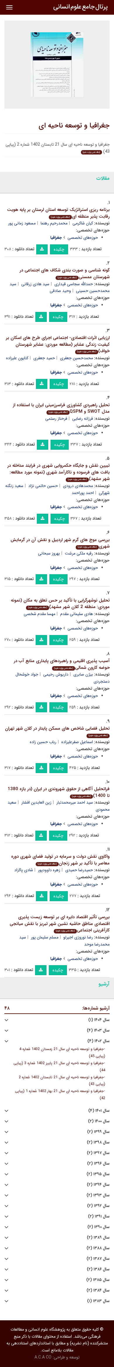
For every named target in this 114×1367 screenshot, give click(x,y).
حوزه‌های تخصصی (83, 237)
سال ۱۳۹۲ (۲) (98, 1206)
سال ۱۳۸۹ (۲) (98, 1238)
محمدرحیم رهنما (54, 223)
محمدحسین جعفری (76, 358)
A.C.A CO (42, 1357)
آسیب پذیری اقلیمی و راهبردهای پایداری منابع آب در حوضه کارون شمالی (62, 664)
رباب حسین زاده (43, 742)
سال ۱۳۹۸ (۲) (98, 1142)
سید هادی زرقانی (35, 284)
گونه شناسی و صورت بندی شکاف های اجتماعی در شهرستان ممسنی (65, 274)
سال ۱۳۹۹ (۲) (98, 1132)
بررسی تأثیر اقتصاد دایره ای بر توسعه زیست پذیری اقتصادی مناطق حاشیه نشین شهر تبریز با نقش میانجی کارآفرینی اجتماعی (60, 923)
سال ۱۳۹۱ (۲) (99, 1216)
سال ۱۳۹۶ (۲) (98, 1164)
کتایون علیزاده (17, 358)
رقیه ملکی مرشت (79, 553)
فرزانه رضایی (82, 418)
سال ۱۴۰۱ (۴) (99, 1111)
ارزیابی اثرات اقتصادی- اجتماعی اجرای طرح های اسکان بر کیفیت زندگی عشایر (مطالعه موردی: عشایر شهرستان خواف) (58, 344)
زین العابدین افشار (36, 802)
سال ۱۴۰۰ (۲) (99, 1121)
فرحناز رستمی (56, 418)
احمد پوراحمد (83, 493)
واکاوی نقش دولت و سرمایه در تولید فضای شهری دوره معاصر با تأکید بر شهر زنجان (60, 860)
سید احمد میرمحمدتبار (74, 802)
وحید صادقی (60, 291)
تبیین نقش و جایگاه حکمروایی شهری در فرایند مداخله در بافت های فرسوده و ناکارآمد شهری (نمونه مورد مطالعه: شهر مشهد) (58, 472)
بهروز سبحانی (49, 553)
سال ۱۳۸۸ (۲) (98, 1248)
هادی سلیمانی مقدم (76, 614)
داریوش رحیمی (55, 674)
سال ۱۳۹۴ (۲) (98, 1185)
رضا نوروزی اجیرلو (78, 937)
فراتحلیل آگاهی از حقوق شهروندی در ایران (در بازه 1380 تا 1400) (59, 792)
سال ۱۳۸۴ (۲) (98, 1290)
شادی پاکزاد (23, 870)
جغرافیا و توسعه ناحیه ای (74, 125)
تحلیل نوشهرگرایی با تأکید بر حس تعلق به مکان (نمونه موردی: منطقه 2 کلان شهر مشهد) (60, 604)
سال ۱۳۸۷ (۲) (98, 1259)
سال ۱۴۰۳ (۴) (98, 1030)
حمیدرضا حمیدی (79, 870)
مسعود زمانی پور (22, 223)
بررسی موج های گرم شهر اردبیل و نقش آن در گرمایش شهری (60, 543)
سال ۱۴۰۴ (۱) (99, 1020)
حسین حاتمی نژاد (43, 486)
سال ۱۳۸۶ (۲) (98, 1269)
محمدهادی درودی (78, 486)
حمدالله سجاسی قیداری (73, 284)
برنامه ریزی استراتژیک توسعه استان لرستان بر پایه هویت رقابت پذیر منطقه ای (58, 213)
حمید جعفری (44, 358)
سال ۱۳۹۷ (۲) (98, 1153)
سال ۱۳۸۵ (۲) (98, 1280)
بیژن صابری (83, 674)
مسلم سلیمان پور (44, 937)
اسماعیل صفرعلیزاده (77, 742)
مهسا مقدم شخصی (39, 614)
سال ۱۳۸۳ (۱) (98, 1301)
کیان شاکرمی (82, 223)
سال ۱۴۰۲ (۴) (98, 1041)
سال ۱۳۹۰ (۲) (98, 1227)
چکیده (59, 249)
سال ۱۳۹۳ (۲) (98, 1195)
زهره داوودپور (49, 870)
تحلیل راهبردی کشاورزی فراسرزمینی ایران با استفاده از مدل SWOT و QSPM (61, 408)
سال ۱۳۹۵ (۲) (98, 1174)
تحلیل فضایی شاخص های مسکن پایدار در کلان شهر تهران (57, 731)
